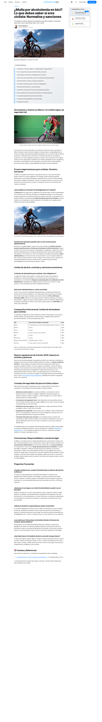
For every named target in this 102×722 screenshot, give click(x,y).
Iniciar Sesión (82, 2)
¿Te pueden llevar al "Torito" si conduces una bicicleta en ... (32, 557)
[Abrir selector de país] (71, 2)
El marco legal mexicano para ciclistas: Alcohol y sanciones (31, 72)
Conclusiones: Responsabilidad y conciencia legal (29, 98)
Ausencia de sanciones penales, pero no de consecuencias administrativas (35, 78)
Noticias (11, 2)
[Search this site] (76, 2)
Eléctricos (17, 2)
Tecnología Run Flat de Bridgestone (31, 375)
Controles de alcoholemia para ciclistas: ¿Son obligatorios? (31, 84)
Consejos (16, 6)
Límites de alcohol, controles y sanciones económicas (30, 81)
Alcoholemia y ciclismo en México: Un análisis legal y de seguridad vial (34, 69)
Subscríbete (92, 2)
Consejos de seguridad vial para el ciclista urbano (29, 95)
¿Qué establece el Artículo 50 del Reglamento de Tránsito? (31, 75)
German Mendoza (23, 26)
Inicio (5, 2)
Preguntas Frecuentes (22, 101)
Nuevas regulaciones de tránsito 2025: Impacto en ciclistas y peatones (34, 92)
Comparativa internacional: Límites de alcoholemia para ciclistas (33, 89)
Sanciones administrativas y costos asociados (28, 86)
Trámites (24, 2)
